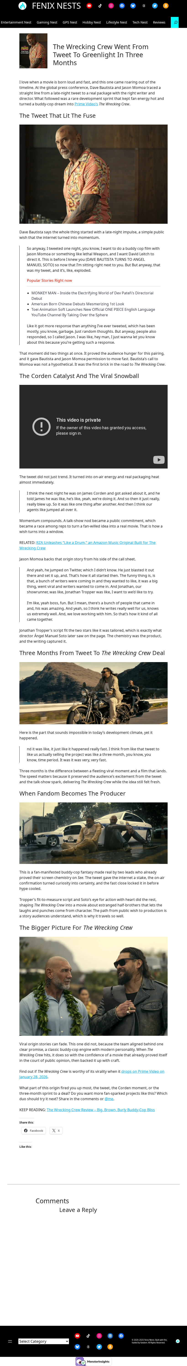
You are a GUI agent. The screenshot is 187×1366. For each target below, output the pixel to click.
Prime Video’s (86, 104)
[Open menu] (10, 1341)
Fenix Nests (56, 5)
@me (109, 1098)
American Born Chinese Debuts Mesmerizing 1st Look (77, 303)
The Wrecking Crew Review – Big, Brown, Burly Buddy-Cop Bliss (101, 1109)
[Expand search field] (176, 22)
